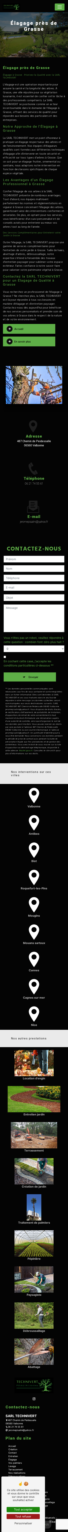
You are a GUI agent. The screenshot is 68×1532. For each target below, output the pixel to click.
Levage (12, 1466)
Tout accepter (23, 1509)
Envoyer (33, 677)
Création (12, 1449)
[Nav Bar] (60, 7)
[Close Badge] (50, 1521)
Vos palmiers (15, 1463)
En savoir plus (22, 341)
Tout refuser (23, 1516)
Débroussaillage (16, 1476)
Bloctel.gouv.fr (26, 750)
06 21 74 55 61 (34, 483)
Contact (12, 1452)
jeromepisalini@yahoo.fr (34, 521)
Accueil (18, 329)
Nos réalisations (16, 1473)
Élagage (12, 1459)
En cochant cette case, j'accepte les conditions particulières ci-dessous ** (29, 663)
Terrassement (15, 1469)
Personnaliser (23, 1523)
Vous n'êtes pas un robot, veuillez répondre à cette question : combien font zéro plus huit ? (34, 640)
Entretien (13, 1456)
